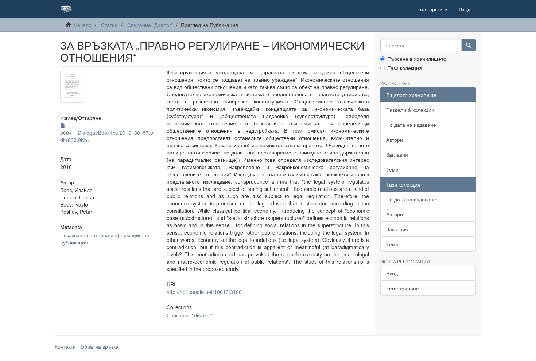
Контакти (65, 346)
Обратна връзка (99, 346)
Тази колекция (405, 67)
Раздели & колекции (410, 109)
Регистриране (402, 288)
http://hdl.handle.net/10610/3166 (204, 291)
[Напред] (468, 45)
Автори (394, 139)
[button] (433, 9)
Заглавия (397, 154)
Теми (392, 169)
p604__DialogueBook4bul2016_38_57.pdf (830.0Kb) (106, 136)
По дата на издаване (411, 124)
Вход (392, 273)
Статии (109, 24)
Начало (83, 24)
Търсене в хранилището (417, 58)
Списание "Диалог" (150, 24)
